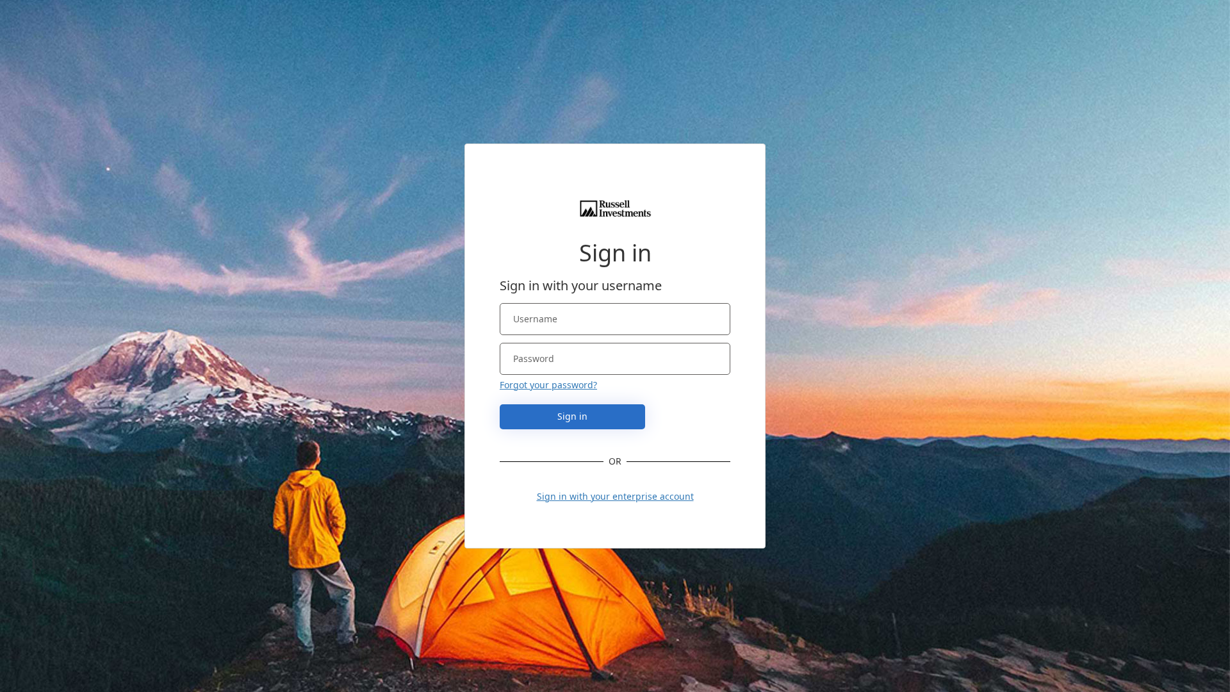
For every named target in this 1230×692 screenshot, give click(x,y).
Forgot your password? (548, 385)
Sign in (572, 416)
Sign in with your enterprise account (615, 496)
